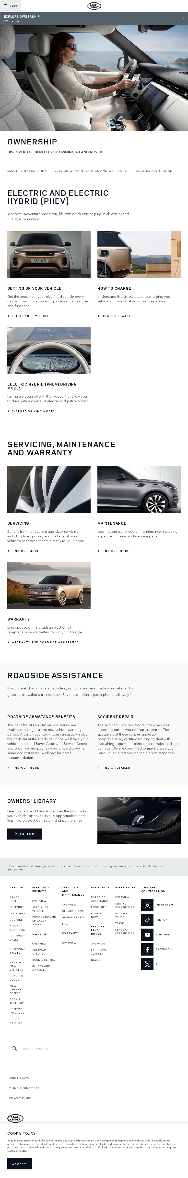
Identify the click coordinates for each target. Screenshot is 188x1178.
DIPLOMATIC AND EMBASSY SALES (44, 920)
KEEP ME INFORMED (17, 1010)
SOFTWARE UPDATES (39, 951)
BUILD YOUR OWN (17, 928)
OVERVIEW (39, 901)
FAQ (65, 923)
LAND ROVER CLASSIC (99, 951)
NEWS (95, 959)
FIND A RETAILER (16, 1020)
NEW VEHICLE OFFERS (15, 989)
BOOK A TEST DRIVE (17, 1001)
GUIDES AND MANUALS (41, 967)
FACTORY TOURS (121, 915)
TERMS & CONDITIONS (24, 1088)
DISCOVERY (17, 913)
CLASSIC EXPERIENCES (124, 931)
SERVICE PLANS (73, 911)
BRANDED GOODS (16, 977)
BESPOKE (16, 919)
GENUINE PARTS (73, 917)
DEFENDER (17, 907)
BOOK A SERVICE (44, 959)
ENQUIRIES (99, 907)
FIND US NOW (97, 915)
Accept (19, 1164)
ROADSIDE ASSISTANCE (100, 899)
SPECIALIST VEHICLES (40, 909)
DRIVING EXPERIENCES (124, 905)
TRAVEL (120, 923)
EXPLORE (28, 834)
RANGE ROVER (14, 899)
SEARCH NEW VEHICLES (16, 966)
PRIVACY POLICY (20, 1098)
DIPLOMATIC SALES (18, 937)
